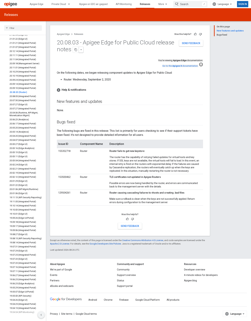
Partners (54, 280)
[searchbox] (23, 28)
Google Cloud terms (86, 313)
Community (123, 269)
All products (173, 299)
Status (120, 280)
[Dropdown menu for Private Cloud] (70, 4)
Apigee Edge (36, 4)
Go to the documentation (180, 66)
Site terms (66, 313)
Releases (145, 4)
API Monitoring (124, 4)
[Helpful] (195, 34)
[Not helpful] (200, 34)
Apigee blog (190, 280)
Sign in (242, 4)
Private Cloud (59, 4)
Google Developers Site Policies (105, 243)
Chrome (108, 299)
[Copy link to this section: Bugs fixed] (78, 122)
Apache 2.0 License (59, 243)
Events (53, 275)
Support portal (125, 286)
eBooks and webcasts (62, 286)
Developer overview (194, 269)
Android (92, 299)
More (161, 4)
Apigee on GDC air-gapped (93, 4)
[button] (130, 90)
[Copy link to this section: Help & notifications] (89, 90)
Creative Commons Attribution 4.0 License (142, 240)
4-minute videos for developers (201, 275)
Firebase (124, 299)
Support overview (126, 275)
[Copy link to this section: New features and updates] (105, 102)
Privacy (54, 313)
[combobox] (190, 4)
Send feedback (191, 43)
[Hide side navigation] (41, 314)
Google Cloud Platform (147, 299)
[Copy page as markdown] (76, 50)
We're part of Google (61, 269)
